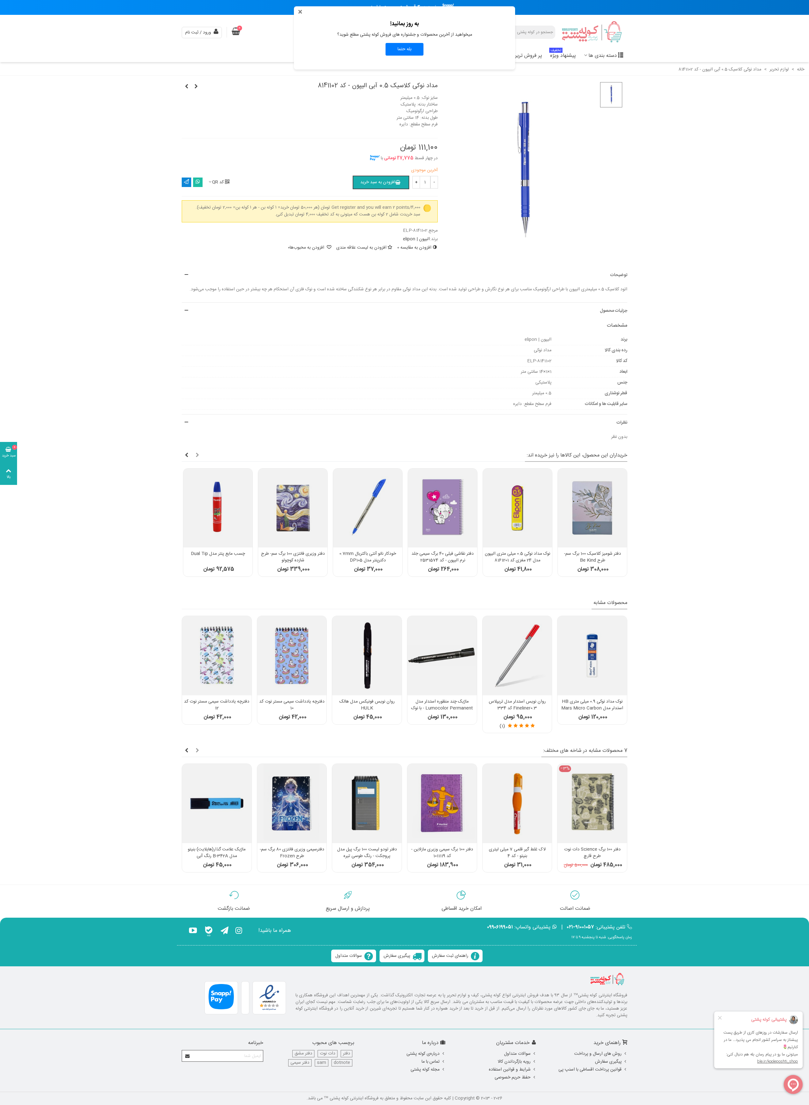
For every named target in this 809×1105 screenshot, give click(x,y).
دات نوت (327, 1053)
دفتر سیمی (299, 1062)
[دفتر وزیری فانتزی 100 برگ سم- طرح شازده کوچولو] (292, 507)
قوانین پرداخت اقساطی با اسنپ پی (590, 1069)
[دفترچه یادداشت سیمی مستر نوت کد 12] (217, 655)
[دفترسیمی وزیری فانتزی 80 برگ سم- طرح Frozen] (292, 803)
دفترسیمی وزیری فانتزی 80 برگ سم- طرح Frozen (292, 853)
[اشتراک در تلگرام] (186, 182)
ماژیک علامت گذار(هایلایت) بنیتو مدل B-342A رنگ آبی (217, 853)
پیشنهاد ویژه (563, 55)
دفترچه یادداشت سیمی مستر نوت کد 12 (216, 705)
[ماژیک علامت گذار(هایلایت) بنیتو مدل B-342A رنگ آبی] (217, 803)
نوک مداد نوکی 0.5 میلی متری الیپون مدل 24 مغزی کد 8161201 (517, 557)
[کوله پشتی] (592, 32)
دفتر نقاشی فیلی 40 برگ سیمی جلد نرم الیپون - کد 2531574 (442, 557)
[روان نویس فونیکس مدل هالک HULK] (367, 655)
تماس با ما (431, 1062)
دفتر (346, 1053)
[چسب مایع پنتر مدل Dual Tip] (217, 507)
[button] (404, 275)
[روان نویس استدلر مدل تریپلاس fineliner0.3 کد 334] (517, 655)
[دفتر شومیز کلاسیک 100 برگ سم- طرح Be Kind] (592, 507)
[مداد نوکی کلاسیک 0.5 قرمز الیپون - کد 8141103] (186, 87)
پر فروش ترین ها (524, 55)
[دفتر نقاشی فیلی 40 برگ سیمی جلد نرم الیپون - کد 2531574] (442, 507)
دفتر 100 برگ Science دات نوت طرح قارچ (592, 853)
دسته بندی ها (602, 55)
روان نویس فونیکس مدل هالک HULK (367, 705)
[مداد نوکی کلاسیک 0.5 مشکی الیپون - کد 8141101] (196, 87)
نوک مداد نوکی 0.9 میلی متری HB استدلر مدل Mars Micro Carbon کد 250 (592, 708)
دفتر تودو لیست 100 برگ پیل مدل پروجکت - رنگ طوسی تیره (367, 853)
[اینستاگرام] (239, 932)
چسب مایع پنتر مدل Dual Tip (218, 554)
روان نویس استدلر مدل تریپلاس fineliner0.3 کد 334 (517, 705)
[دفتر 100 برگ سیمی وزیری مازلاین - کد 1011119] (442, 803)
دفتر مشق (303, 1053)
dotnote (342, 1062)
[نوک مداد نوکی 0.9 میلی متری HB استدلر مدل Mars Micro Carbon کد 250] (592, 655)
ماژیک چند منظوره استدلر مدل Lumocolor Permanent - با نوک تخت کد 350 (442, 708)
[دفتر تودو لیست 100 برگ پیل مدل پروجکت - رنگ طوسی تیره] (367, 803)
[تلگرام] (224, 932)
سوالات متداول (348, 956)
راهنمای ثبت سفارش (450, 956)
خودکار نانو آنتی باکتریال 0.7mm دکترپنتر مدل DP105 (367, 557)
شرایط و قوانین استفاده (510, 1069)
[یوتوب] (193, 932)
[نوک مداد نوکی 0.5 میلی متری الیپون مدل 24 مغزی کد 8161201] (517, 507)
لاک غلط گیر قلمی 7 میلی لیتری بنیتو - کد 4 (517, 853)
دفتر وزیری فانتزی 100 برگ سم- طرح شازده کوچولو (293, 557)
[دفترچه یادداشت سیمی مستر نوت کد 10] (292, 655)
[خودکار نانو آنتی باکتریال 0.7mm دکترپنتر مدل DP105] (367, 507)
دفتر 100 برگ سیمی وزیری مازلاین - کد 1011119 (442, 853)
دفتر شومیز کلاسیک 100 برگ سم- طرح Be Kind (592, 557)
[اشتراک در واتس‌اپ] (198, 182)
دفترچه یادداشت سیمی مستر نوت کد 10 (292, 705)
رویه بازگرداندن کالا (514, 1062)
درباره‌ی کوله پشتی (423, 1054)
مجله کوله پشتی (425, 1069)
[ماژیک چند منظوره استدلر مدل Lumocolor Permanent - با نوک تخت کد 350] (442, 655)
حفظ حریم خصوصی (513, 1077)
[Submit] (187, 1055)
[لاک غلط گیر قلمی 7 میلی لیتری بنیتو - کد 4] (517, 803)
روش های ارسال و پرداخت (598, 1054)
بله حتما (404, 49)
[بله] (208, 932)
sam (321, 1062)
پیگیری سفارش (397, 956)
